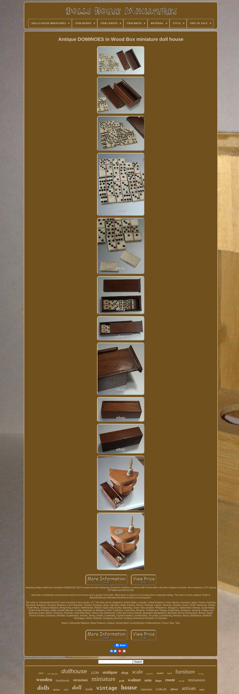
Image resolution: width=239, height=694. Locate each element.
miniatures (196, 680)
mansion (146, 689)
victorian (80, 680)
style (66, 689)
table (148, 680)
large (158, 680)
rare (201, 689)
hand (169, 673)
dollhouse (74, 671)
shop (124, 673)
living (201, 674)
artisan (189, 688)
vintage (106, 688)
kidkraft (161, 689)
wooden (44, 679)
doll (77, 687)
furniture (185, 671)
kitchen (56, 689)
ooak (89, 689)
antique (110, 672)
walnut (134, 680)
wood (181, 680)
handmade (62, 680)
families (150, 674)
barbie (160, 673)
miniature (103, 678)
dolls (43, 687)
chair (41, 673)
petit (121, 680)
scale (137, 672)
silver (174, 689)
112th (95, 673)
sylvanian (52, 674)
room (170, 679)
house (129, 687)
